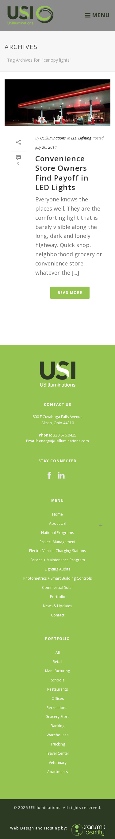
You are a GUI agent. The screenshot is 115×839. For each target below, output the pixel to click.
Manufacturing (57, 670)
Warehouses (57, 735)
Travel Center (57, 753)
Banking (57, 725)
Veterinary (58, 762)
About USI (57, 523)
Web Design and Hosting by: (38, 827)
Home (57, 514)
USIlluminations (53, 138)
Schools (57, 680)
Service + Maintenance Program (57, 560)
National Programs (57, 532)
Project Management (57, 541)
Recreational (57, 707)
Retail (57, 661)
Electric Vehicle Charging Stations (57, 550)
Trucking (57, 744)
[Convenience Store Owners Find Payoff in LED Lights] (57, 102)
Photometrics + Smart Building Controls (57, 578)
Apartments (57, 771)
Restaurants (57, 689)
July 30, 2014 (46, 147)
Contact (57, 615)
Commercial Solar (57, 587)
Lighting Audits (57, 569)
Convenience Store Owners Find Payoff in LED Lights (62, 172)
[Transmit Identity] (86, 827)
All (58, 652)
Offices (58, 698)
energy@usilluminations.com (64, 441)
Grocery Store (57, 716)
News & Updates (57, 605)
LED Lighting (81, 138)
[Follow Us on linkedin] (61, 476)
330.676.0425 (64, 435)
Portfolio (57, 596)
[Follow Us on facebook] (49, 476)
